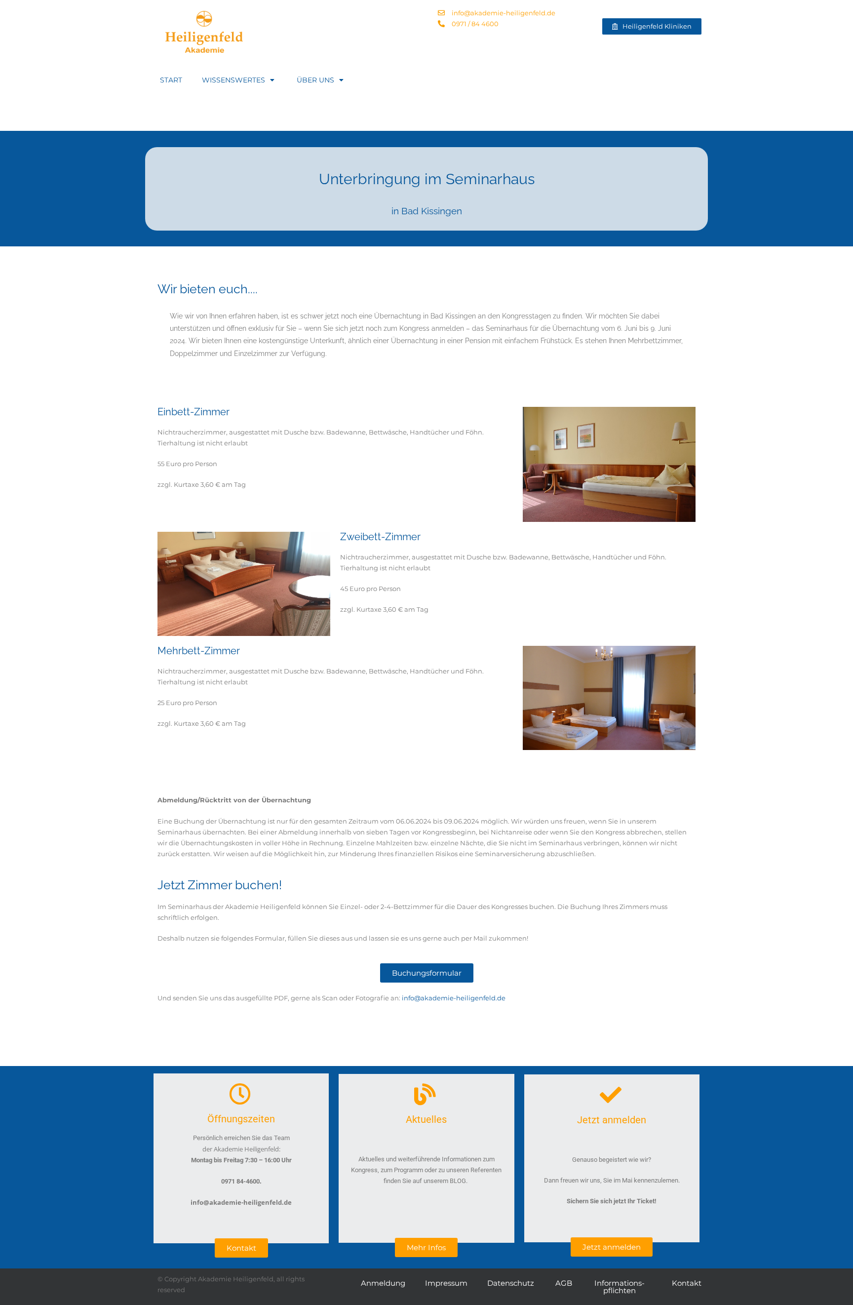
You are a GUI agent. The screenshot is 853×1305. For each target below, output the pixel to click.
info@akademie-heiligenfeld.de (453, 998)
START (171, 80)
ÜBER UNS (315, 80)
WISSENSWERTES (233, 80)
